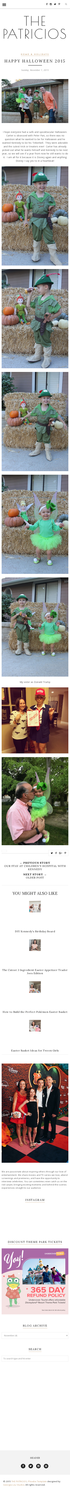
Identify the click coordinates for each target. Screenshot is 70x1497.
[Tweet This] (52, 853)
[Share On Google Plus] (60, 853)
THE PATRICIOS (35, 27)
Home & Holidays (35, 54)
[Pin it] (65, 853)
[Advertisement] (35, 1402)
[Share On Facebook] (56, 853)
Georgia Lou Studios (14, 1484)
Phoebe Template (37, 1481)
